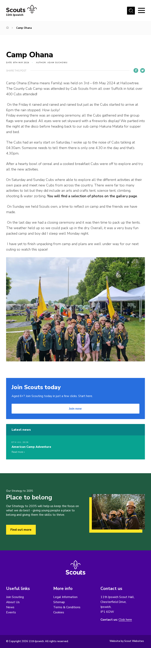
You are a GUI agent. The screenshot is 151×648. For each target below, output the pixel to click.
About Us (13, 602)
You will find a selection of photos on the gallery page (92, 196)
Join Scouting (15, 597)
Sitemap (59, 602)
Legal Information (65, 597)
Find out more (20, 530)
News (10, 607)
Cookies (58, 612)
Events (11, 612)
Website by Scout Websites (127, 641)
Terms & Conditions (66, 607)
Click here (125, 619)
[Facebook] (136, 70)
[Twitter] (142, 70)
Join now (75, 408)
